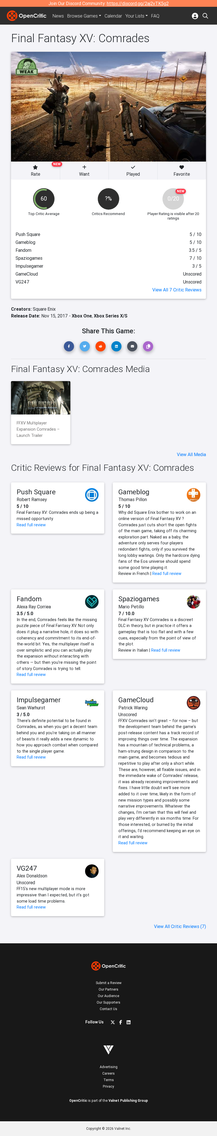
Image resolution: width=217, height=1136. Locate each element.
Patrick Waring (132, 707)
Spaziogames (138, 599)
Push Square (36, 492)
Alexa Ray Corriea (34, 606)
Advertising (109, 1067)
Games (82, 16)
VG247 (27, 868)
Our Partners (108, 989)
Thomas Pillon (132, 499)
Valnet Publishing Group (128, 1100)
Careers (108, 1073)
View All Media (191, 454)
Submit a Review (108, 983)
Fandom (29, 599)
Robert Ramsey (32, 499)
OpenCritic (78, 1100)
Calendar (113, 16)
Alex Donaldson (32, 876)
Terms (108, 1080)
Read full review (31, 524)
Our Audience (108, 996)
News (58, 16)
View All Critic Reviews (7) (180, 926)
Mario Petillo (131, 606)
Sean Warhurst (31, 707)
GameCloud (136, 700)
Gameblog (133, 492)
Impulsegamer (39, 700)
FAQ (155, 16)
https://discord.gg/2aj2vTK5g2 (138, 3)
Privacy (108, 1086)
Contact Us (108, 1009)
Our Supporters (108, 1002)
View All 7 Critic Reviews (176, 290)
